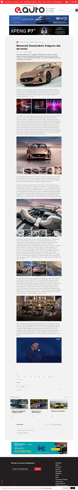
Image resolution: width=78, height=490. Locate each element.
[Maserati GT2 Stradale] (59, 404)
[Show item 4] (43, 170)
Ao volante (58, 467)
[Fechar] (76, 488)
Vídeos (57, 465)
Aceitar (72, 488)
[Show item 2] (27, 170)
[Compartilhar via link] (26, 386)
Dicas (57, 477)
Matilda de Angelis (51, 376)
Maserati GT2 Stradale (58, 411)
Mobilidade (58, 473)
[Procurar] (76, 10)
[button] (66, 2)
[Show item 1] (20, 170)
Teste (57, 475)
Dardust (44, 376)
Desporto (58, 469)
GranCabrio (24, 376)
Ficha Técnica (59, 481)
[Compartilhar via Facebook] (17, 386)
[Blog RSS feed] (75, 2)
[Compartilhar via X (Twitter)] (20, 386)
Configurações (66, 488)
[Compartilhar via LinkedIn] (23, 386)
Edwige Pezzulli (20, 379)
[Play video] (39, 74)
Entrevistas (59, 471)
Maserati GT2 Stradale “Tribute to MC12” (18, 412)
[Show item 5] (50, 170)
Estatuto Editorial (60, 483)
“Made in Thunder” (37, 376)
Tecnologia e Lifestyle (60, 479)
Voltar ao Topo (2, 484)
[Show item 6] (58, 170)
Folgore (30, 376)
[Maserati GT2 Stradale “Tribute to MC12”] (19, 404)
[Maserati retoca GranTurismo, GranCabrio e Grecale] (39, 404)
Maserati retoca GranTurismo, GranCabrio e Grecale (38, 412)
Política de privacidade (60, 485)
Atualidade (58, 462)
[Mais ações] (61, 42)
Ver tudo (66, 396)
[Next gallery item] (60, 152)
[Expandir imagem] (23, 106)
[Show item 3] (35, 170)
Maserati (18, 376)
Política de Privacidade (47, 488)
